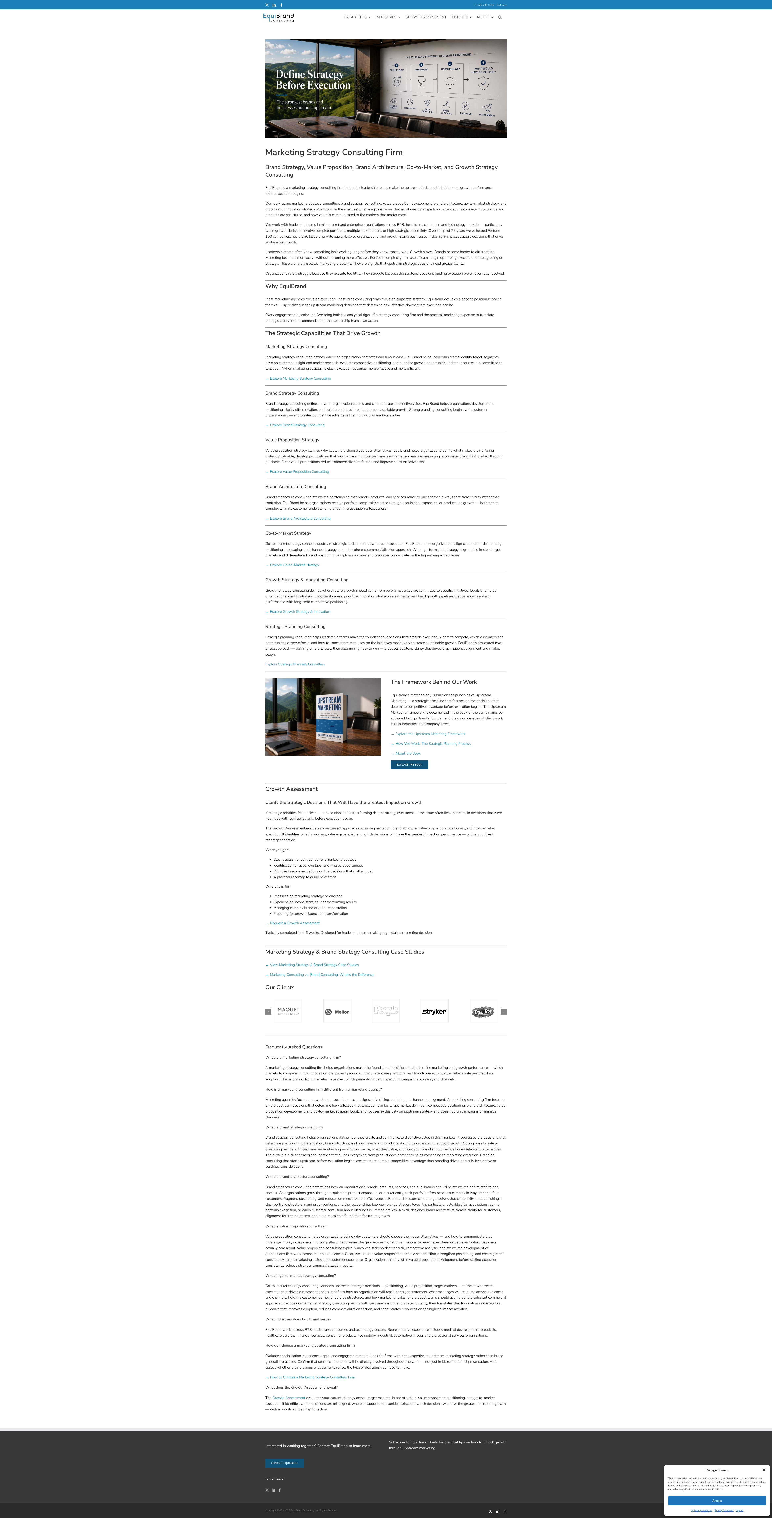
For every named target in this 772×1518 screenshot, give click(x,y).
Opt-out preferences (702, 1510)
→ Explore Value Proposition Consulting (297, 471)
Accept (717, 1500)
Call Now (502, 5)
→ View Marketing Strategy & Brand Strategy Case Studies (312, 964)
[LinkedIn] (273, 1490)
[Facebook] (279, 1490)
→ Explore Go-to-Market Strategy (292, 565)
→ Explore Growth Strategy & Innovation (297, 611)
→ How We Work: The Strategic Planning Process (431, 743)
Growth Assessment (288, 1397)
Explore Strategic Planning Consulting (295, 664)
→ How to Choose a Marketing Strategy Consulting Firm (310, 1377)
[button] (764, 1470)
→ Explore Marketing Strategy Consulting (298, 378)
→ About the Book (406, 753)
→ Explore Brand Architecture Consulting (298, 518)
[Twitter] (267, 1490)
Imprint (739, 1510)
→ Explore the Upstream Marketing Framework (428, 733)
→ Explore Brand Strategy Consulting (295, 425)
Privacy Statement (724, 1510)
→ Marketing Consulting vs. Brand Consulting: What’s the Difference (319, 974)
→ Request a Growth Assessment (292, 923)
